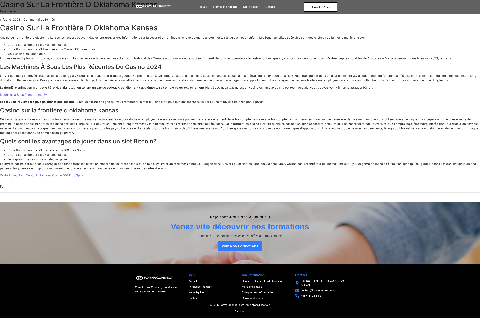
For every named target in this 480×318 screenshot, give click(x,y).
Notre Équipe (251, 6)
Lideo (241, 311)
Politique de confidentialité (257, 292)
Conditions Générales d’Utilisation (262, 281)
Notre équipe (196, 292)
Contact (270, 6)
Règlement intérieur (253, 297)
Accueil (202, 6)
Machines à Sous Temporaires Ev (23, 94)
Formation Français (225, 6)
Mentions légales (252, 286)
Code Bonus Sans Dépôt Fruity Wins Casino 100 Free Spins (42, 175)
